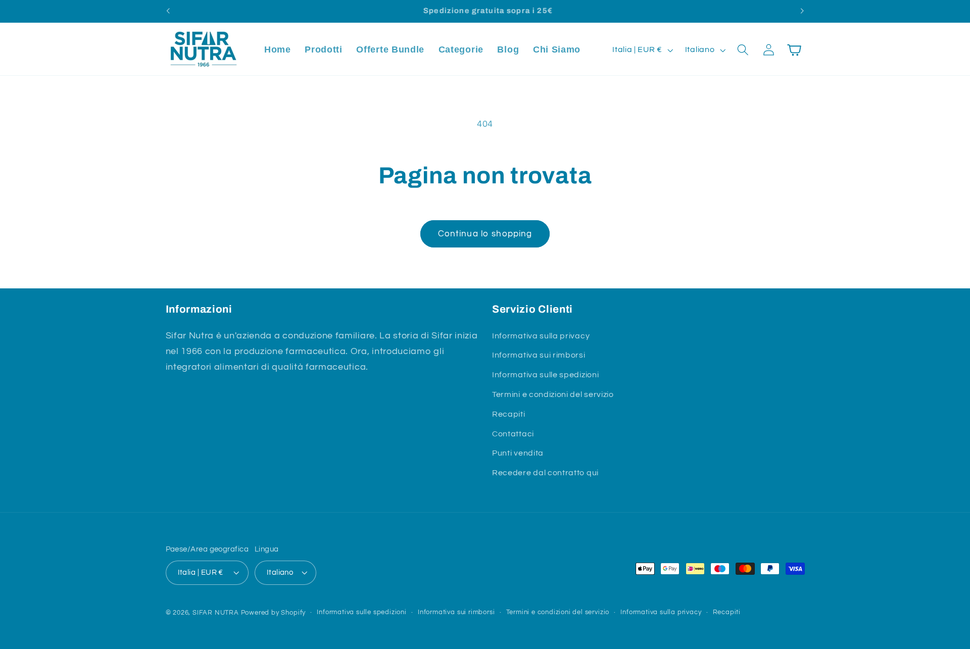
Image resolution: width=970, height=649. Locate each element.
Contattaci (513, 434)
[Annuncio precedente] (168, 11)
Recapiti (508, 414)
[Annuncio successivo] (802, 11)
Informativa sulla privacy (541, 336)
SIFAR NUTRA (215, 613)
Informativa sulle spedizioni (545, 375)
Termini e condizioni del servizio (553, 394)
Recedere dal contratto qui (545, 473)
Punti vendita (518, 453)
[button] (743, 50)
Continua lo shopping (485, 233)
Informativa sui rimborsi (539, 356)
